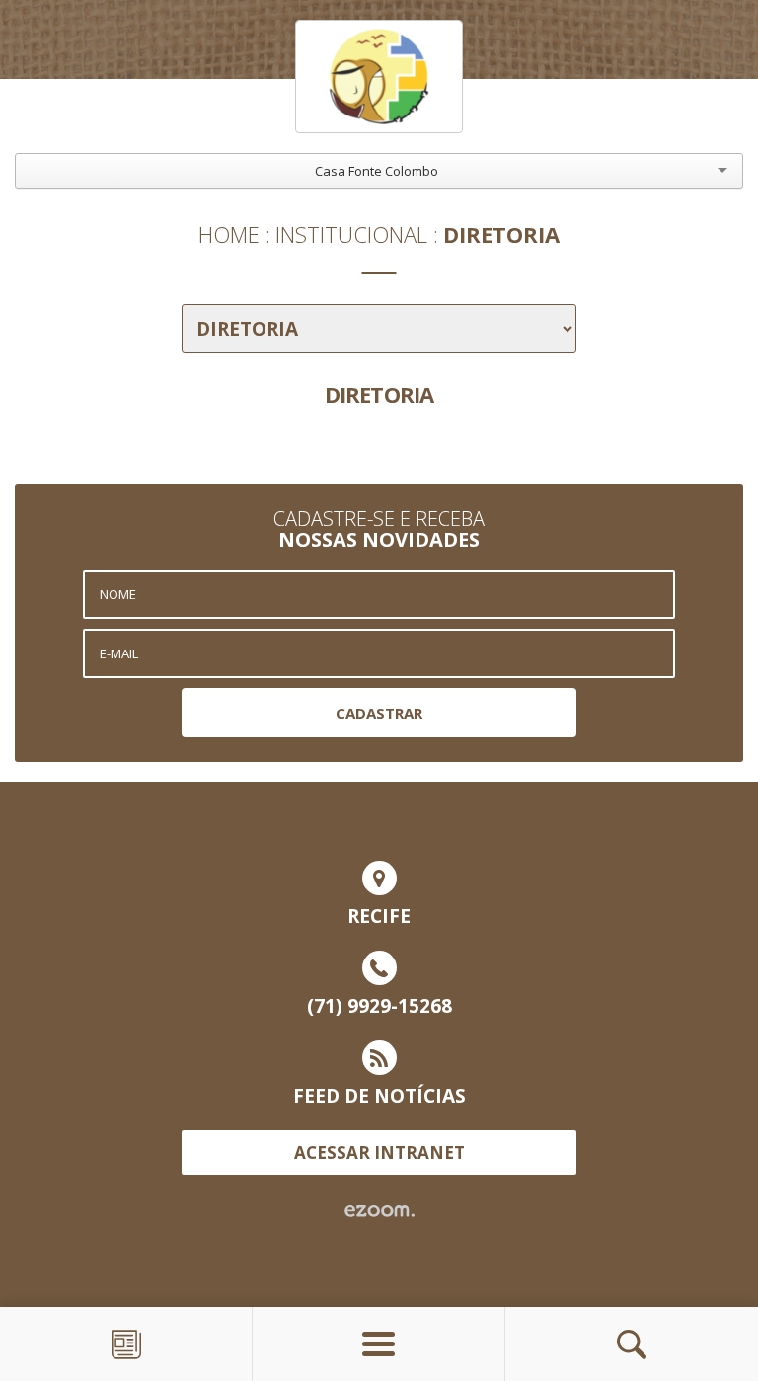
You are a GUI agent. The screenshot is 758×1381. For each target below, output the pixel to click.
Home (229, 234)
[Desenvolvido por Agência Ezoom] (379, 1211)
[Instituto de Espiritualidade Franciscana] (379, 76)
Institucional (351, 234)
